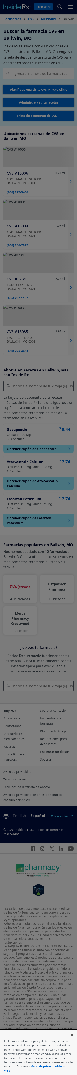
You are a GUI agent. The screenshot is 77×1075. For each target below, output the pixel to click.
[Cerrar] (72, 1035)
